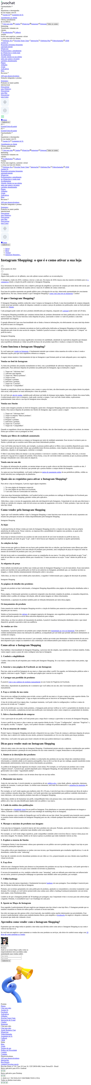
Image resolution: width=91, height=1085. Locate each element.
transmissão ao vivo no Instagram (62, 631)
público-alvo (52, 783)
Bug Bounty (5, 1062)
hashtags (50, 883)
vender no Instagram (21, 351)
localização (61, 915)
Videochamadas (57, 41)
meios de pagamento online (51, 472)
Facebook (4, 1012)
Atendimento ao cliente (9, 18)
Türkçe (8, 126)
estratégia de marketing (77, 785)
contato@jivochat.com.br (10, 1064)
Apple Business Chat (8, 1030)
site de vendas (17, 395)
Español (14, 126)
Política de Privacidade (9, 1050)
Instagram (34, 24)
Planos (3, 63)
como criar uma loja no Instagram (61, 293)
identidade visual (20, 809)
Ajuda (3, 67)
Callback (18, 32)
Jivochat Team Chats (21, 41)
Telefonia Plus (45, 41)
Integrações (35, 41)
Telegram (43, 24)
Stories (11, 307)
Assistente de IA (17, 15)
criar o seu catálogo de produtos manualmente (25, 682)
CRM (67, 41)
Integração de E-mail (8, 1020)
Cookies (4, 1052)
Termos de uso (6, 1048)
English (3, 126)
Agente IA (6, 15)
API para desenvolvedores (10, 1058)
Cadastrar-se (6, 961)
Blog (2, 71)
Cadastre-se (6, 122)
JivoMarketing (8, 32)
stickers (24, 614)
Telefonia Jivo (8, 41)
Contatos (4, 1054)
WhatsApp (26, 24)
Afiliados (4, 65)
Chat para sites (8, 24)
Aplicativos (5, 69)
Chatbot (17, 24)
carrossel (66, 311)
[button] (45, 6)
